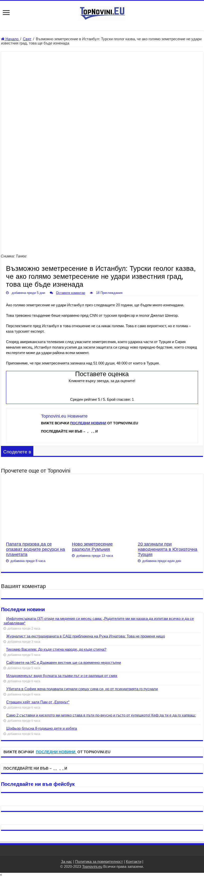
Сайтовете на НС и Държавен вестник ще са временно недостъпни (63, 662)
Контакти (133, 861)
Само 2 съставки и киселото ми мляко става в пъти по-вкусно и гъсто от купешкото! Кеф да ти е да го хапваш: (101, 715)
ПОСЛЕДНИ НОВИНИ (88, 423)
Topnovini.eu (92, 866)
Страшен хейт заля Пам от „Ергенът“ (37, 702)
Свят (27, 39)
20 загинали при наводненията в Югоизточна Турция (167, 549)
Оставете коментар (70, 293)
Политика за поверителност (99, 861)
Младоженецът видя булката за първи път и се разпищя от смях (61, 676)
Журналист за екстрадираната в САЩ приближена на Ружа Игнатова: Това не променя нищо (85, 636)
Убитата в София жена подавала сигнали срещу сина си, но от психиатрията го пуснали (82, 689)
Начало (11, 39)
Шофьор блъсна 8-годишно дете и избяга (41, 728)
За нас (66, 861)
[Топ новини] (102, 12)
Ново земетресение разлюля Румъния (92, 547)
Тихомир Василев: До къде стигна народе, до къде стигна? (56, 649)
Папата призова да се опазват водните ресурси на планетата (35, 549)
